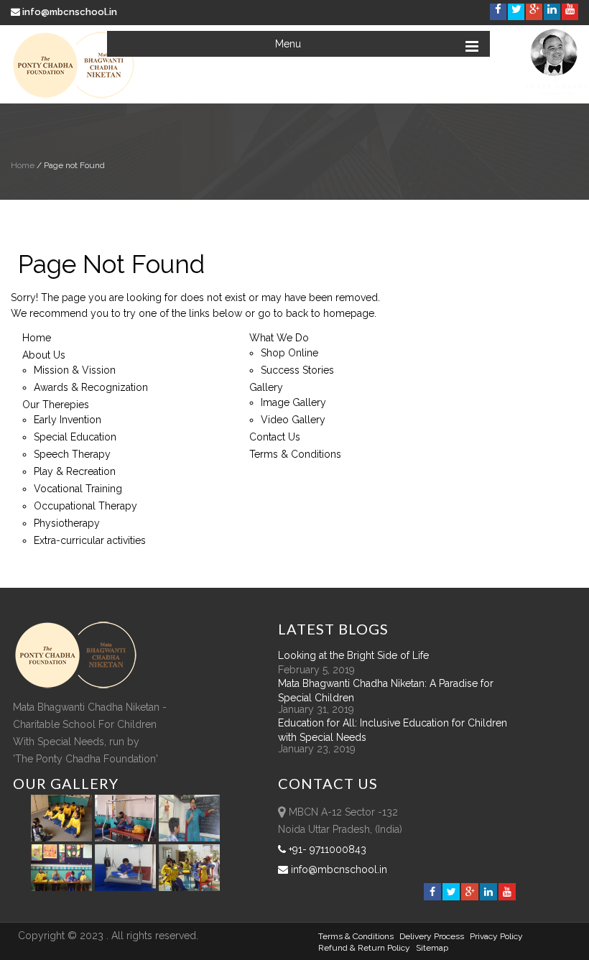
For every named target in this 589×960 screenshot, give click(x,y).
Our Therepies (55, 404)
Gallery (266, 387)
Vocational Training (78, 488)
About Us (43, 355)
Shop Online (289, 353)
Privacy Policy (496, 936)
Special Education (75, 437)
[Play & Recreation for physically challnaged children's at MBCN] (190, 887)
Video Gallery (293, 419)
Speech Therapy (72, 454)
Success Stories (297, 370)
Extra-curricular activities (90, 540)
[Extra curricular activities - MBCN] (64, 838)
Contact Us (274, 437)
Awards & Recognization (91, 387)
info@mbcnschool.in (69, 11)
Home (22, 165)
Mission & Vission (75, 370)
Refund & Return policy (364, 948)
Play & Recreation (75, 471)
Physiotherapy (67, 523)
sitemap (432, 948)
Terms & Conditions (295, 454)
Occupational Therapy (85, 506)
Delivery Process (431, 936)
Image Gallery (293, 402)
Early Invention (67, 419)
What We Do (279, 337)
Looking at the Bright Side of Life (353, 655)
